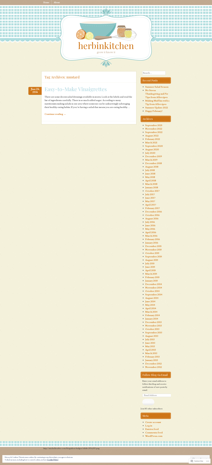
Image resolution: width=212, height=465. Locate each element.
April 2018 (150, 180)
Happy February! (154, 111)
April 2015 (150, 270)
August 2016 (151, 218)
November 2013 (153, 325)
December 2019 (153, 156)
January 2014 (151, 318)
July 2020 (150, 153)
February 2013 (152, 356)
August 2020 (152, 149)
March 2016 (151, 235)
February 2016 (152, 239)
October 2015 (152, 253)
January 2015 (151, 280)
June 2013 (150, 343)
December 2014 (153, 284)
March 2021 (151, 142)
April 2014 (150, 308)
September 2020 (154, 146)
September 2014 (153, 294)
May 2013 (150, 346)
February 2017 (152, 208)
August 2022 (151, 135)
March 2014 (151, 311)
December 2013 (153, 322)
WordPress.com (153, 436)
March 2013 (151, 353)
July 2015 (149, 263)
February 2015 (152, 277)
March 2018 (151, 184)
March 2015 (151, 273)
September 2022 (153, 132)
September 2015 (153, 256)
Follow (148, 402)
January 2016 (151, 242)
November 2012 (153, 367)
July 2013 (150, 339)
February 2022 (152, 139)
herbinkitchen (106, 45)
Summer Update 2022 (156, 107)
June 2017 (150, 197)
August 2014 (151, 298)
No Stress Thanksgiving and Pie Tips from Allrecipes (156, 94)
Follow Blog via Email (155, 375)
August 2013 (151, 336)
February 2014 (152, 315)
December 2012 (153, 363)
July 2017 (150, 194)
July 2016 (150, 222)
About (57, 2)
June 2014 (150, 301)
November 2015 (153, 249)
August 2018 (151, 166)
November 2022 (153, 128)
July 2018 (150, 170)
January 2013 (151, 360)
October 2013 (152, 329)
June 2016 (150, 225)
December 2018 (153, 163)
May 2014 (150, 305)
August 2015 (151, 260)
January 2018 (151, 187)
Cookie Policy (52, 460)
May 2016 (150, 229)
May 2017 (150, 201)
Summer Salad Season (156, 86)
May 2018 (150, 177)
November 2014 (153, 287)
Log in (148, 425)
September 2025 (153, 125)
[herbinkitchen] (106, 31)
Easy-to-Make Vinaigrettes (76, 88)
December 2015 (153, 246)
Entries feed (152, 429)
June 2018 (150, 173)
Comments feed (154, 432)
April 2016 (150, 232)
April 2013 (150, 349)
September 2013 (153, 332)
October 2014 (152, 291)
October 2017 (152, 191)
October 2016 (152, 215)
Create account (153, 422)
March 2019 (151, 159)
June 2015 (150, 267)
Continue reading (55, 114)
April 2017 (150, 204)
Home (46, 2)
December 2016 (153, 211)
